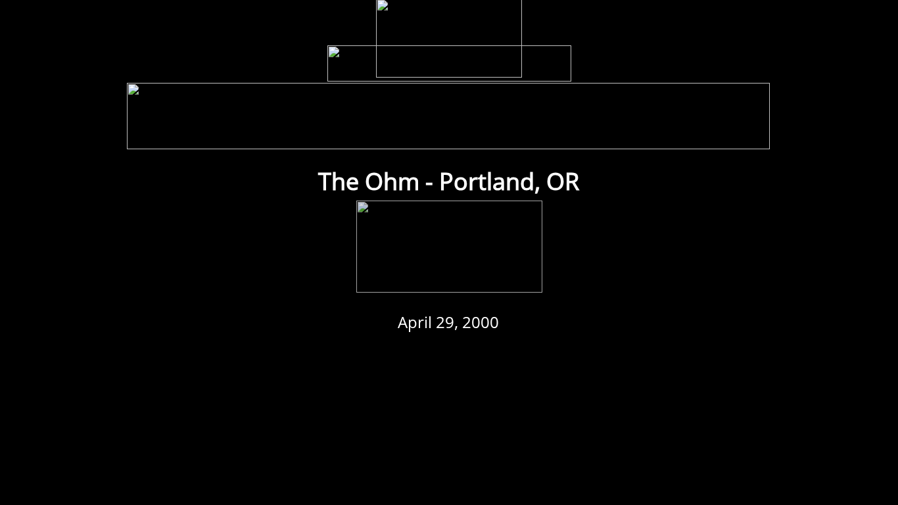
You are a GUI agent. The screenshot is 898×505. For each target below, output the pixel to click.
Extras (574, 136)
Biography (458, 136)
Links (627, 136)
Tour (267, 136)
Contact (735, 136)
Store (216, 136)
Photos (519, 136)
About (679, 136)
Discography (331, 136)
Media (397, 136)
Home (163, 136)
